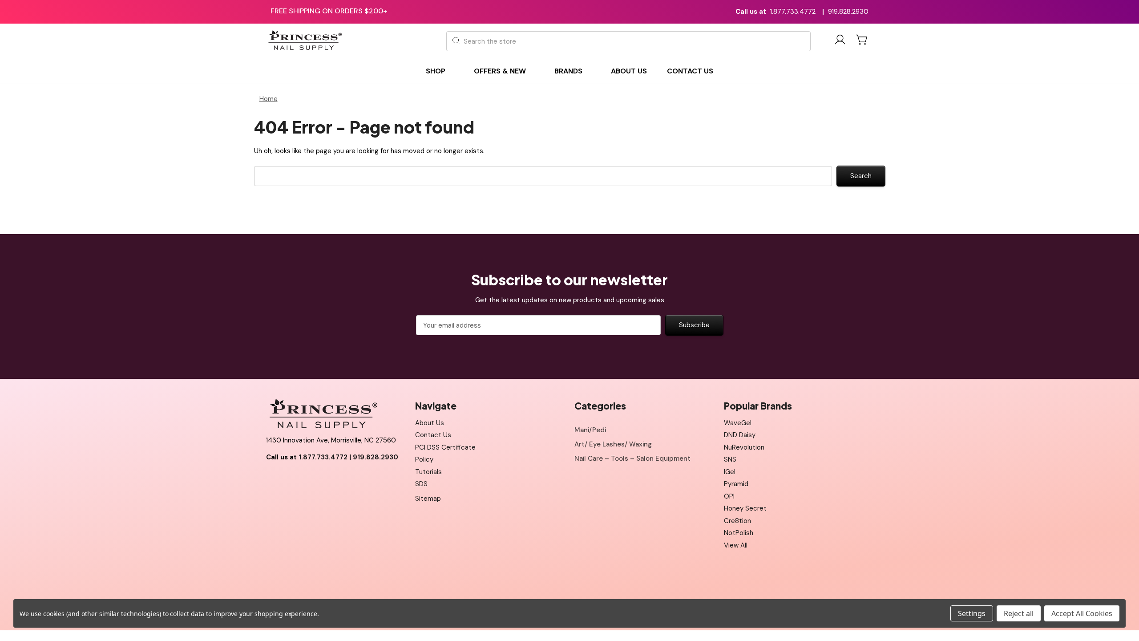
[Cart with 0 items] (862, 40)
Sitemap (428, 498)
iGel (729, 471)
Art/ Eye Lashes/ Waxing (613, 444)
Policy (424, 459)
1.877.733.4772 (793, 11)
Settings (972, 613)
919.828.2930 (848, 11)
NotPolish (738, 532)
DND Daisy (739, 434)
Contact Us (433, 434)
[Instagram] (312, 479)
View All (735, 545)
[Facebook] (272, 479)
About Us (429, 422)
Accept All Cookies (1081, 613)
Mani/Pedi (590, 430)
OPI (729, 496)
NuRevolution (744, 447)
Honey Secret (745, 508)
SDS (421, 483)
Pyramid (736, 483)
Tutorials (428, 471)
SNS (730, 459)
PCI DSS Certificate (445, 447)
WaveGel (737, 422)
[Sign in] (840, 41)
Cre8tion (737, 520)
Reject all (1019, 613)
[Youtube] (292, 479)
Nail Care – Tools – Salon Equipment (632, 458)
